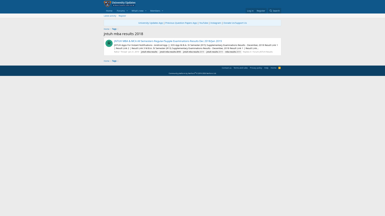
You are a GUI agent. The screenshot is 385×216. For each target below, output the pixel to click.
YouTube (203, 22)
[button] (127, 11)
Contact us (226, 67)
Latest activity (110, 15)
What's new (137, 10)
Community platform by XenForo (192, 73)
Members (155, 10)
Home (109, 10)
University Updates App (150, 22)
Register (122, 15)
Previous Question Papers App (181, 22)
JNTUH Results (266, 51)
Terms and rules (241, 67)
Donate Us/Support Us (235, 22)
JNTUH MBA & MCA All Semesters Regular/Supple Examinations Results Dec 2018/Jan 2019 (168, 41)
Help (266, 67)
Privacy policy (256, 67)
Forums (121, 10)
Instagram (215, 22)
